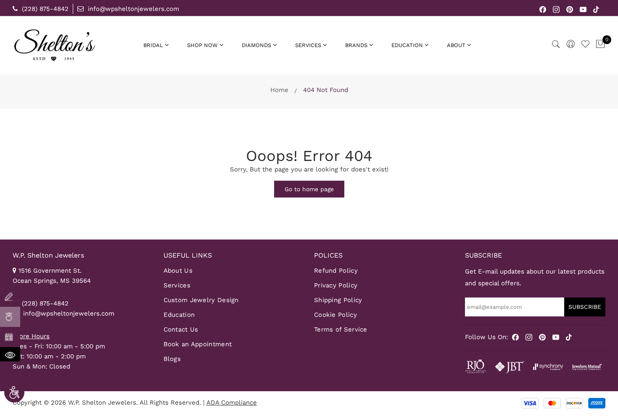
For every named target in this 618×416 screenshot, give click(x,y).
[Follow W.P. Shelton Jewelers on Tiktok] (596, 9)
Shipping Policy (338, 300)
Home (279, 90)
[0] (600, 44)
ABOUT (456, 45)
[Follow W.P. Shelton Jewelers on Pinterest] (569, 9)
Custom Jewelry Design (201, 300)
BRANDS (356, 45)
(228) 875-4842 (44, 9)
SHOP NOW (202, 45)
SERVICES (308, 45)
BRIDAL (153, 45)
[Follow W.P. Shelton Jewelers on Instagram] (556, 9)
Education (179, 315)
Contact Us (181, 329)
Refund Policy (336, 270)
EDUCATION (407, 45)
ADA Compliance (231, 402)
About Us (178, 270)
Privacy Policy (335, 285)
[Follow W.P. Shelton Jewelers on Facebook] (543, 9)
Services (177, 285)
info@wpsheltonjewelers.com (132, 9)
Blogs (172, 359)
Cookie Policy (335, 315)
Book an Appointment (198, 344)
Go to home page (309, 189)
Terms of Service (340, 329)
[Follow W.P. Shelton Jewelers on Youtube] (583, 9)
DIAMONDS (256, 45)
